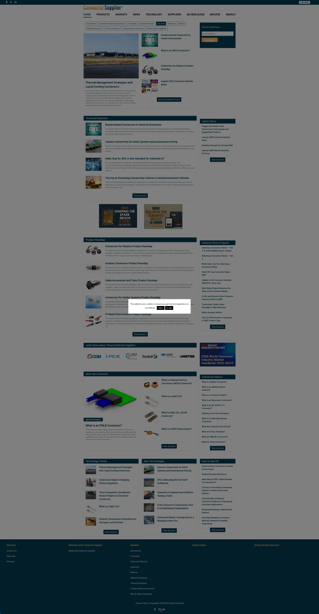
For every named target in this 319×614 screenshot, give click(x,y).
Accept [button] (169, 308)
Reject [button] (160, 308)
